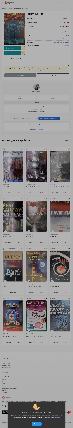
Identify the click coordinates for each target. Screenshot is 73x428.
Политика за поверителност (51, 417)
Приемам (36, 424)
